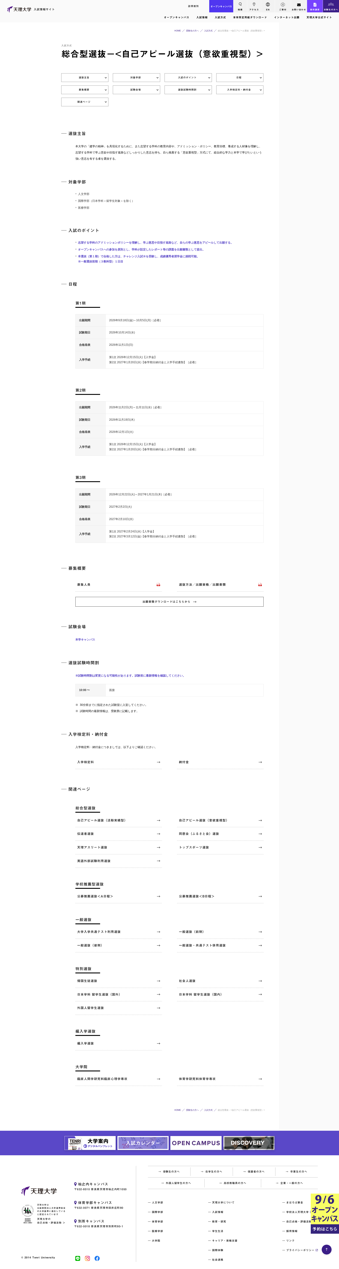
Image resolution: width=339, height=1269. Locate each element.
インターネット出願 (286, 17)
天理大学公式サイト (319, 17)
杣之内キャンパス (93, 1184)
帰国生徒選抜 (87, 980)
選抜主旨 (84, 77)
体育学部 (157, 1221)
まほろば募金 (294, 1202)
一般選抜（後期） (90, 945)
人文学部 (157, 1202)
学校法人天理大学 (297, 1212)
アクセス (254, 9)
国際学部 (157, 1212)
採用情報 (292, 1231)
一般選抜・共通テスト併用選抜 (202, 945)
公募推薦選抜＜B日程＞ (197, 896)
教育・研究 (219, 1221)
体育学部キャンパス (95, 1202)
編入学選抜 (85, 1043)
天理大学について (223, 1202)
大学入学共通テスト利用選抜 (99, 931)
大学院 (156, 1240)
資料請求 (315, 9)
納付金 (184, 762)
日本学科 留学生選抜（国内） (201, 994)
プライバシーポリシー (300, 1250)
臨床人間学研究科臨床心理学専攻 (102, 1078)
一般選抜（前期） (192, 931)
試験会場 (135, 89)
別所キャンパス (91, 1221)
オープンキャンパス (221, 6)
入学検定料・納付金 (239, 89)
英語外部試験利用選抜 (94, 860)
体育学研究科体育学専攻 (197, 1078)
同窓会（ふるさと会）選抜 (199, 833)
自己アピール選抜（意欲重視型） (204, 820)
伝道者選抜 (85, 833)
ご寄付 (282, 9)
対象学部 (135, 77)
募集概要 (84, 89)
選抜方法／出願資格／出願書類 (202, 584)
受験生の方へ (331, 9)
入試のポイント (187, 77)
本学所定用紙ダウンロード (250, 17)
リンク (290, 1240)
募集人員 (84, 584)
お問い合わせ (299, 9)
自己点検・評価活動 (299, 1221)
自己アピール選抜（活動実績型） (102, 820)
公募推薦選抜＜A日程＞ (95, 896)
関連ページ (84, 102)
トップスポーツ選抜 (194, 847)
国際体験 (217, 1250)
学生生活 (217, 1231)
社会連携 (217, 1259)
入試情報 (202, 17)
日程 (239, 77)
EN (268, 9)
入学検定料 (85, 762)
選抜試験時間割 (187, 89)
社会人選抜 (187, 980)
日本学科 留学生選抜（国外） (99, 994)
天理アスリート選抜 (92, 847)
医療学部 (157, 1231)
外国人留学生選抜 (90, 1007)
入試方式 (220, 17)
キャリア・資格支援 (224, 1240)
